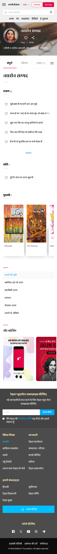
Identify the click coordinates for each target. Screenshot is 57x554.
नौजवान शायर (10, 305)
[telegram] (43, 531)
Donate (37, 4)
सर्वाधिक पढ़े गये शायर (14, 282)
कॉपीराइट (44, 543)
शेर (17, 18)
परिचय (24, 63)
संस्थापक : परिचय (36, 448)
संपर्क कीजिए (34, 455)
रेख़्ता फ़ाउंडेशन (35, 441)
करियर (31, 461)
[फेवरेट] (26, 37)
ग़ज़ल (41, 63)
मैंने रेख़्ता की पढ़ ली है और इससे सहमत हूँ (27, 420)
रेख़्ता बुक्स (7, 500)
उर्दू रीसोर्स (7, 461)
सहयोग (6, 441)
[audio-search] (51, 12)
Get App (48, 4)
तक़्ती (5, 455)
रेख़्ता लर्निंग (33, 493)
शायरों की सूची (11, 275)
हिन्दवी (6, 487)
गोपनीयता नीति (25, 418)
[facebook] (13, 531)
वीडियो (35, 18)
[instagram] (36, 531)
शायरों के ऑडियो (12, 313)
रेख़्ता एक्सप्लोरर (36, 468)
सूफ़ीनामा (32, 487)
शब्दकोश (25, 18)
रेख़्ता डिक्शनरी (9, 493)
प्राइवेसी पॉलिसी (15, 543)
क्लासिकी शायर (11, 290)
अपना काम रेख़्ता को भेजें (14, 468)
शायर (11, 18)
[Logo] (14, 5)
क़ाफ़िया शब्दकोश (10, 448)
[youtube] (28, 531)
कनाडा (31, 43)
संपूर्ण (9, 63)
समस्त (28, 153)
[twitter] (20, 531)
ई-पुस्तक (44, 18)
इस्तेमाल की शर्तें (31, 543)
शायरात (8, 298)
